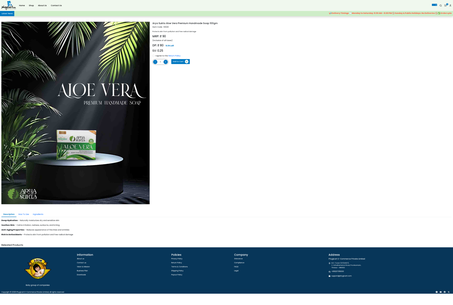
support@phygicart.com (341, 276)
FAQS (236, 266)
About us (80, 258)
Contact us (81, 262)
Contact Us (56, 5)
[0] (445, 5)
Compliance (239, 262)
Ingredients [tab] (38, 214)
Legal (236, 270)
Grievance (238, 258)
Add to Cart (178, 61)
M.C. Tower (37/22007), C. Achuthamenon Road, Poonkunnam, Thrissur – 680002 (346, 265)
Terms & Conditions (179, 266)
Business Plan (82, 270)
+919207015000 (337, 271)
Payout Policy (176, 275)
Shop (31, 5)
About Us (42, 5)
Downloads (81, 275)
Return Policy (174, 55)
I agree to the (167, 55)
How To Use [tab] (23, 214)
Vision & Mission (83, 266)
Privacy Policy (176, 258)
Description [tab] (9, 214)
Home (22, 5)
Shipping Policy (177, 270)
